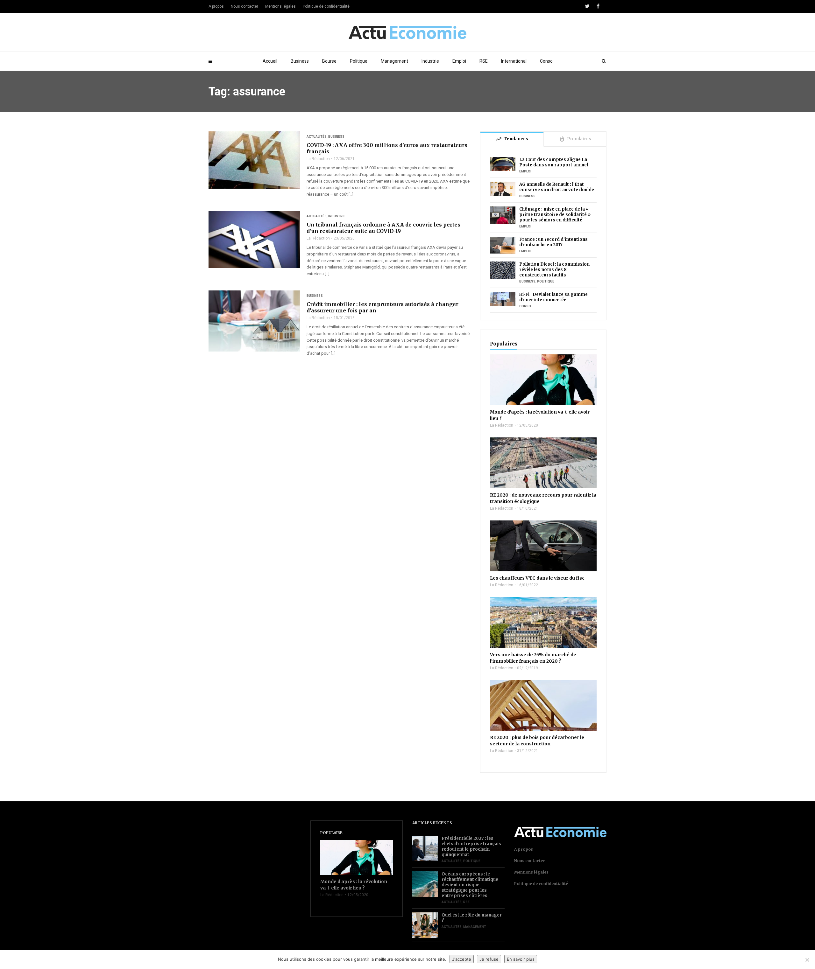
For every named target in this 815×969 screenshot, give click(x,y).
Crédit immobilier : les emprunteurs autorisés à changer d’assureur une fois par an (382, 307)
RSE (483, 61)
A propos (216, 6)
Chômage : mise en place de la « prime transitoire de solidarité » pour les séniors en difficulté (555, 214)
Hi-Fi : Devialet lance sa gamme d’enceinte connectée (553, 297)
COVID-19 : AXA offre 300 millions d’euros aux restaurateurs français (387, 148)
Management (394, 61)
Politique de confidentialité (326, 6)
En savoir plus (521, 959)
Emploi (459, 61)
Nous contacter (244, 6)
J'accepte (461, 959)
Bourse (329, 61)
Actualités (317, 136)
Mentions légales (280, 6)
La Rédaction (318, 159)
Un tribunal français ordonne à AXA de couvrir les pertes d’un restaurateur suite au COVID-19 (383, 227)
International (514, 61)
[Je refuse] (807, 960)
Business (300, 61)
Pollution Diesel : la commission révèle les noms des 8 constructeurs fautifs (554, 269)
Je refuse (489, 959)
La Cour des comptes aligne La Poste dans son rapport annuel (553, 162)
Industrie (430, 61)
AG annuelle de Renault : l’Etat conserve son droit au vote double (556, 187)
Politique (358, 61)
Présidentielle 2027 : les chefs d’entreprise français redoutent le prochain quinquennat (471, 846)
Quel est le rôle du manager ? (472, 917)
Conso (546, 61)
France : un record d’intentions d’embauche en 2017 (553, 242)
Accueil (270, 61)
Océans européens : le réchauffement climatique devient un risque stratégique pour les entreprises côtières (470, 884)
